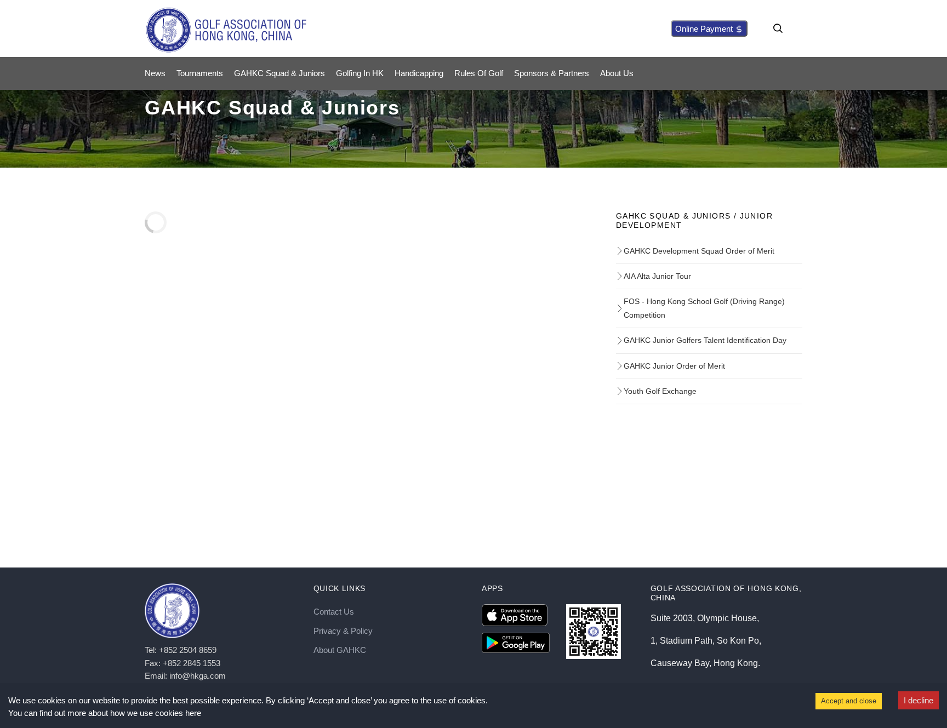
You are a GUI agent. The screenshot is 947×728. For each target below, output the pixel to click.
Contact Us (333, 611)
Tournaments (199, 73)
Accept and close (848, 701)
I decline (918, 700)
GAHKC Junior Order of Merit (674, 366)
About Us (617, 73)
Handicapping (419, 73)
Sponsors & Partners (551, 73)
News (155, 73)
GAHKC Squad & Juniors (279, 73)
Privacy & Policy (343, 630)
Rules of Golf (478, 73)
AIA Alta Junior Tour (657, 276)
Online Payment (705, 28)
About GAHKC (339, 650)
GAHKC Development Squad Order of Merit (699, 251)
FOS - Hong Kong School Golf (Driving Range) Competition (704, 308)
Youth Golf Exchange (660, 391)
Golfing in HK (360, 73)
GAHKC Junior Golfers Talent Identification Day (705, 340)
